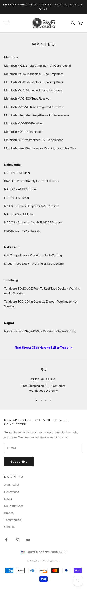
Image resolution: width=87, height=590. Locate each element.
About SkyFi (12, 485)
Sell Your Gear (13, 506)
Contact (9, 527)
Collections (11, 492)
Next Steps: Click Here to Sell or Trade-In (43, 347)
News (8, 499)
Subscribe (18, 461)
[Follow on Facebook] (6, 540)
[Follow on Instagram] (17, 540)
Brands (9, 513)
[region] (43, 380)
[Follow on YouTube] (28, 540)
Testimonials (12, 520)
